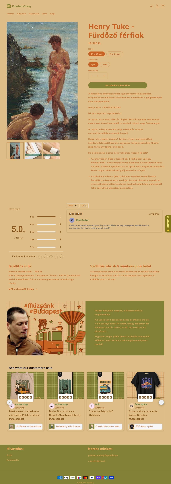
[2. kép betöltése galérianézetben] (33, 150)
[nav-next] (161, 402)
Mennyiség (93, 70)
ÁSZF (9, 455)
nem (105, 64)
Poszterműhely (88, 483)
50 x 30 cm (96, 54)
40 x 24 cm (114, 54)
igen (93, 64)
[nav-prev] (9, 402)
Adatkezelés (13, 460)
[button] (151, 6)
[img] (75, 214)
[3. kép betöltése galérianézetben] (51, 150)
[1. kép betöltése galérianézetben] (15, 150)
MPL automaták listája (21, 289)
